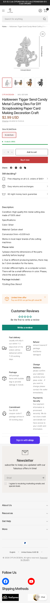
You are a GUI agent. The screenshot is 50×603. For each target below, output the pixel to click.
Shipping (5, 121)
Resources (7, 513)
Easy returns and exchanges (20, 186)
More (4, 529)
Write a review (25, 327)
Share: (5, 168)
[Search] (44, 19)
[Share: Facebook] (11, 168)
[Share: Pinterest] (20, 168)
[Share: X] (16, 168)
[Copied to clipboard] (25, 168)
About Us (7, 505)
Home (4, 26)
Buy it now (25, 160)
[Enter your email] (43, 477)
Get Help (6, 521)
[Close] (45, 297)
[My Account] (40, 10)
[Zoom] (42, 34)
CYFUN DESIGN (8, 94)
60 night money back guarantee (22, 194)
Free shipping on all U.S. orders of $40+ (26, 179)
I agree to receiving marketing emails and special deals (27, 484)
